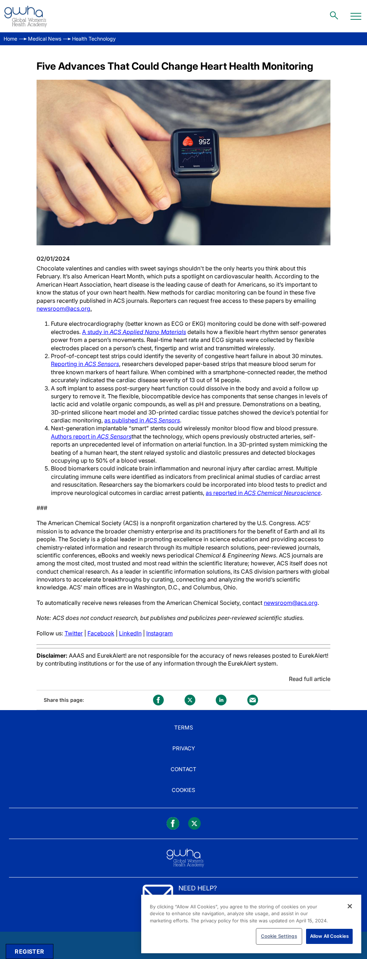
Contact (183, 769)
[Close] (350, 906)
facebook (158, 700)
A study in (134, 331)
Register (29, 951)
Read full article (309, 678)
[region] (251, 924)
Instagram (159, 633)
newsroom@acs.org (63, 308)
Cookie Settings (279, 936)
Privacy (183, 748)
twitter (190, 700)
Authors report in (91, 436)
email (252, 700)
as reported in (263, 492)
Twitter (74, 633)
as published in (142, 420)
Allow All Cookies (329, 936)
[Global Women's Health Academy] (25, 16)
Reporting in (85, 363)
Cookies (183, 790)
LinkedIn (130, 633)
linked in (221, 700)
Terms (183, 727)
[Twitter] (194, 823)
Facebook (100, 633)
